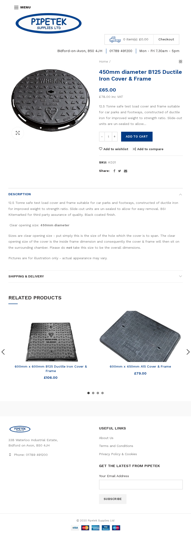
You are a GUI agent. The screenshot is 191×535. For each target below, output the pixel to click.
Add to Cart (137, 136)
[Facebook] (114, 171)
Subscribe (113, 499)
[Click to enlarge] (18, 133)
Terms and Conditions (116, 446)
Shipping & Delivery (26, 276)
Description (19, 194)
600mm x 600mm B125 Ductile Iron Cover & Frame (51, 368)
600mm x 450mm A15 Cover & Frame (140, 366)
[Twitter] (120, 171)
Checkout (166, 39)
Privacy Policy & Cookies (118, 454)
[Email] (126, 171)
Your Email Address (114, 476)
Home (103, 61)
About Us (106, 438)
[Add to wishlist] (87, 317)
